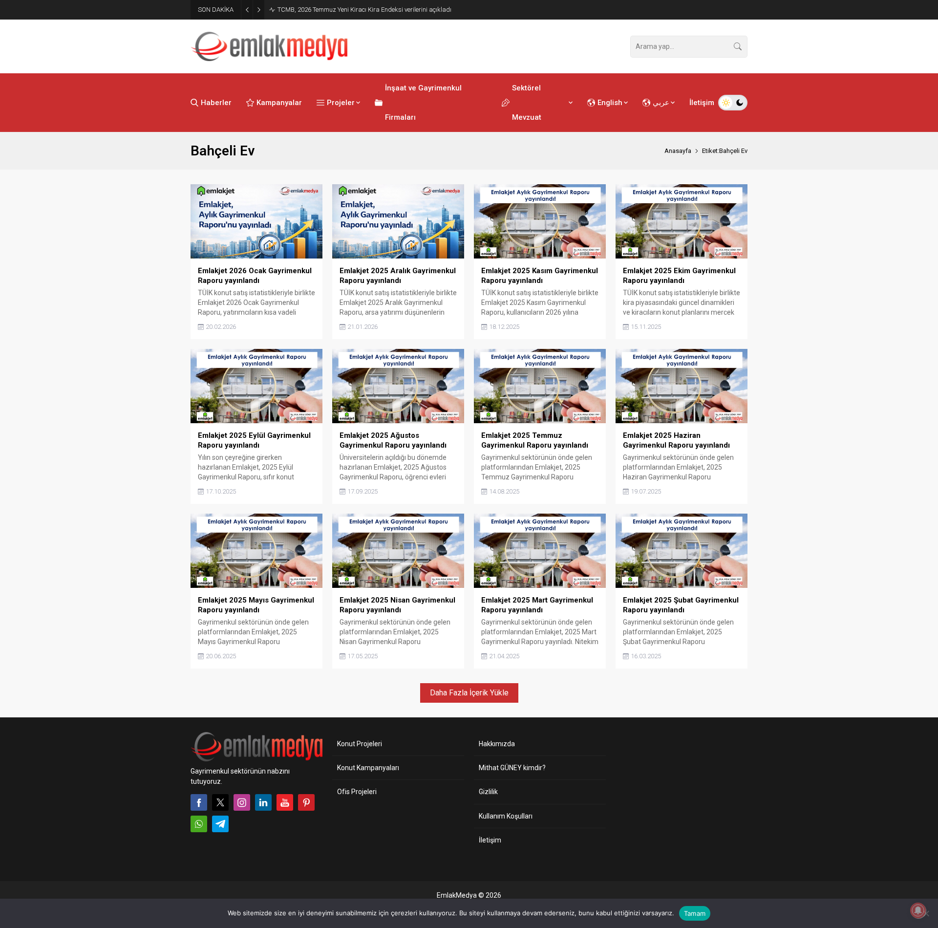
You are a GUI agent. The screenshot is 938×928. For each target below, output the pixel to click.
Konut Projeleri (359, 744)
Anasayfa (677, 150)
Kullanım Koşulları (506, 816)
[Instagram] (242, 802)
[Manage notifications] (918, 910)
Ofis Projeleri (357, 792)
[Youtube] (285, 802)
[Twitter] (220, 802)
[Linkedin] (263, 802)
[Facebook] (199, 802)
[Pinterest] (306, 802)
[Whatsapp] (199, 824)
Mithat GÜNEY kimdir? (512, 768)
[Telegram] (220, 824)
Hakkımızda (497, 744)
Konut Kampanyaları (368, 768)
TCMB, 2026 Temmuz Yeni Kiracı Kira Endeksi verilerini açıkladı (364, 9)
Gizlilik (488, 792)
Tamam (694, 913)
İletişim (490, 840)
